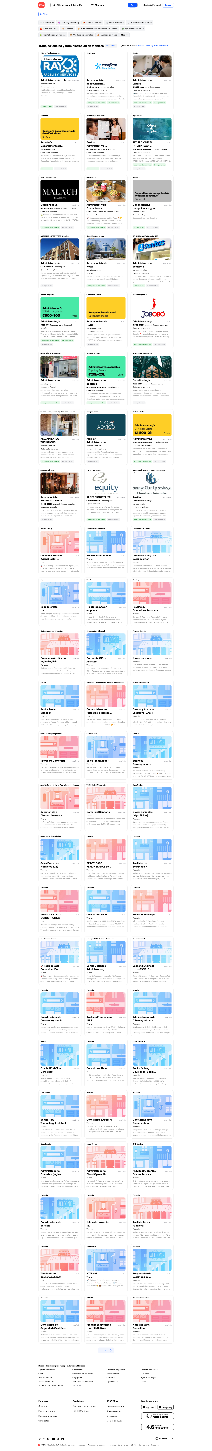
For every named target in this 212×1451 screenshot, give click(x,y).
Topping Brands (93, 353)
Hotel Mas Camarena (95, 236)
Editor (143, 1381)
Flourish (136, 734)
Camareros (48, 22)
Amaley (136, 580)
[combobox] (72, 5)
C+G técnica (138, 1144)
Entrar (168, 5)
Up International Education (51, 631)
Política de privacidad (97, 1445)
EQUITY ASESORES (94, 470)
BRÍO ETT (44, 115)
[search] (132, 5)
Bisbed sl (136, 178)
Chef (40, 1373)
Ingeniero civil (112, 1381)
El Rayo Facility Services (50, 53)
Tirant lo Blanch (139, 631)
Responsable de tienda (82, 1373)
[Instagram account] (44, 1439)
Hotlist (135, 53)
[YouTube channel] (53, 1439)
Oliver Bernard (139, 939)
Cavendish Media (93, 294)
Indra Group (91, 1144)
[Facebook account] (48, 1439)
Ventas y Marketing (70, 22)
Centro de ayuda (114, 1421)
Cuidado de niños (108, 35)
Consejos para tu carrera (84, 1406)
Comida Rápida (50, 28)
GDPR (133, 1445)
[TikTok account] (39, 1439)
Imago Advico (92, 412)
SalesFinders (91, 734)
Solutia (89, 580)
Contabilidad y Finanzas (54, 35)
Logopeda (77, 1377)
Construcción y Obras (141, 22)
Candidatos (43, 1421)
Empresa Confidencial (95, 528)
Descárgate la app (115, 1406)
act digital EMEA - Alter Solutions (100, 939)
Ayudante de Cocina (134, 28)
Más (123, 35)
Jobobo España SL (140, 294)
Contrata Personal (152, 5)
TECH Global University (96, 785)
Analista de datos (46, 1381)
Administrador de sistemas (50, 1385)
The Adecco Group (48, 939)
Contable (110, 1377)
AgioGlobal (137, 115)
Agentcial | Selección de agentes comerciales (105, 682)
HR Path (43, 1041)
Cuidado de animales (83, 35)
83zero (43, 682)
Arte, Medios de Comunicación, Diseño (99, 28)
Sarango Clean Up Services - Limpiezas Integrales (149, 471)
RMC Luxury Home (48, 178)
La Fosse (136, 887)
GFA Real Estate (139, 412)
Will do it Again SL (47, 294)
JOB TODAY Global (81, 1411)
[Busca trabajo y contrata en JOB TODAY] (41, 5)
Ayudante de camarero (82, 1381)
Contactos (112, 1416)
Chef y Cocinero (94, 22)
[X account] (58, 1439)
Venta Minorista (116, 22)
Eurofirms (90, 53)
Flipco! (43, 580)
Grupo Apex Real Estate (142, 353)
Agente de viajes (148, 1377)
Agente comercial (46, 1369)
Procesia (136, 836)
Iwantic (136, 990)
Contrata (42, 1406)
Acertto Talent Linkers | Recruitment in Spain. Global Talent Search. (59, 785)
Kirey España (45, 1144)
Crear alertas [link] (111, 46)
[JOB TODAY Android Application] (166, 1407)
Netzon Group (46, 528)
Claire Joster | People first (50, 734)
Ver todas (76, 1385)
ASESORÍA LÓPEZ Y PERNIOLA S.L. (54, 236)
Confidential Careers (141, 528)
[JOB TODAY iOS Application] (148, 1407)
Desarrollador (112, 1373)
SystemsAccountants (141, 1298)
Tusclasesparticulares (95, 115)
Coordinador (78, 1369)
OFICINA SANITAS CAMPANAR (145, 236)
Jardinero (145, 1373)
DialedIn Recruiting (141, 682)
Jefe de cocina (45, 1377)
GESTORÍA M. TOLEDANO (50, 353)
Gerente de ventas (149, 1369)
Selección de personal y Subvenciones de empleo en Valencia (57, 412)
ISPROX (89, 1298)
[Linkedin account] (62, 1439)
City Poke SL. (91, 178)
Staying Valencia (47, 470)
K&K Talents (45, 1093)
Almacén (69, 28)
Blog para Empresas (47, 1416)
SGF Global (91, 1246)
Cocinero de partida (115, 1369)
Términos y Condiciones (118, 1445)
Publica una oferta (46, 1411)
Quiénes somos (114, 1411)
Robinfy (89, 836)
